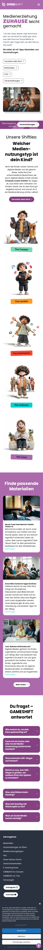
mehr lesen (10, 549)
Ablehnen (21, 936)
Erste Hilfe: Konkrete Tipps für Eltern (20, 584)
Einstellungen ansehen (21, 942)
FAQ (6, 74)
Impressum (32, 947)
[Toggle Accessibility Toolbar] (38, 945)
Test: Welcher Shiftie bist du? (18, 646)
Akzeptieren (21, 931)
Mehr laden (21, 684)
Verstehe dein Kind (13, 61)
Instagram (11, 887)
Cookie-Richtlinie (12, 947)
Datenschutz (23, 947)
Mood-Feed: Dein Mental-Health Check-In (19, 525)
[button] (40, 904)
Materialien (9, 68)
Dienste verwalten (21, 925)
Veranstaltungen (12, 80)
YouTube (10, 894)
